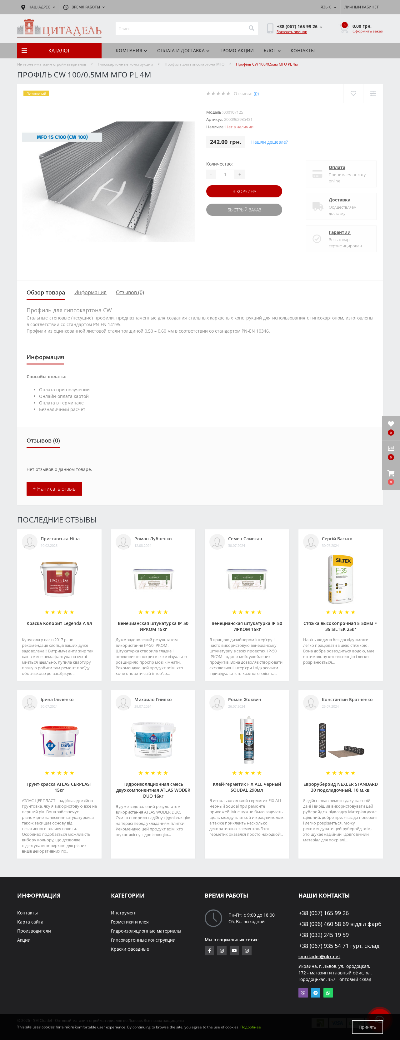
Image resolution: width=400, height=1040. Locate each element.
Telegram (315, 993)
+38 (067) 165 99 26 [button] (324, 913)
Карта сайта (30, 922)
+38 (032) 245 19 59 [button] (324, 934)
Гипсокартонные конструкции (125, 64)
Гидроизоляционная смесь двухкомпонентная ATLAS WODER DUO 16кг (153, 790)
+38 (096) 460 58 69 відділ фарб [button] (340, 924)
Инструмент (124, 913)
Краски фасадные (130, 949)
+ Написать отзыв (54, 488)
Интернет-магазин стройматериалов (51, 64)
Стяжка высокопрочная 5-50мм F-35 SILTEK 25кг (340, 626)
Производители (34, 931)
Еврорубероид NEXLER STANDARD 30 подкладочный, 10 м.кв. (340, 787)
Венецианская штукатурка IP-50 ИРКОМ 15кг (153, 626)
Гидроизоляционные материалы (146, 931)
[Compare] (373, 93)
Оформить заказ (367, 31)
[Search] (251, 28)
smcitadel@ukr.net (319, 956)
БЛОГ (270, 50)
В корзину (244, 191)
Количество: (219, 164)
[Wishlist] (353, 93)
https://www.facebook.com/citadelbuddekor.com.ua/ (209, 950)
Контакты (303, 50)
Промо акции (236, 50)
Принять (367, 1027)
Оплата (337, 167)
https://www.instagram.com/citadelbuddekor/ (247, 950)
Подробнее (250, 1027)
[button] (391, 477)
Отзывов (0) (130, 292)
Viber (303, 993)
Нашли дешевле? (269, 142)
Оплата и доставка (181, 50)
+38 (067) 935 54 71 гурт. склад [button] (339, 945)
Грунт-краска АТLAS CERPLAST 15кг (59, 787)
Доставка (339, 200)
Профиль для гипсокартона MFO (194, 64)
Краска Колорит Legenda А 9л (59, 623)
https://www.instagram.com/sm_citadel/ (222, 950)
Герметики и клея (130, 922)
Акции (24, 940)
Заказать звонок (292, 31)
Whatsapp (328, 993)
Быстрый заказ (244, 210)
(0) (256, 94)
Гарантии (340, 232)
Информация (90, 292)
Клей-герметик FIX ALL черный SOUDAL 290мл (247, 787)
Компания (129, 50)
